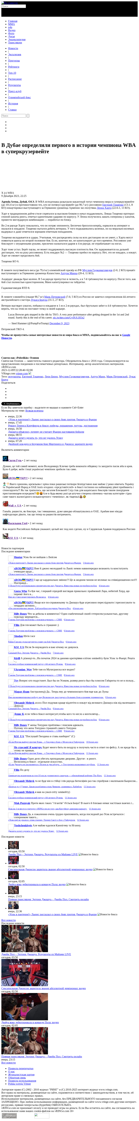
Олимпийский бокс (19, 97)
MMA (11, 24)
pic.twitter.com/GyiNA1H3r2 (68, 317)
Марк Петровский (54, 296)
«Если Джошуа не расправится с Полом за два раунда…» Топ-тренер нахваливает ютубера (51, 764)
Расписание (15, 79)
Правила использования (22, 1080)
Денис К (19, 714)
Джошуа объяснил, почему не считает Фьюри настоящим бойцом (46, 431)
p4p (10, 27)
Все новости (8, 920)
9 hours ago (58, 708)
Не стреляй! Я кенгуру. (28, 747)
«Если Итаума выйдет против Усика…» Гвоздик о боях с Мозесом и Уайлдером (46, 742)
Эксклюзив (14, 54)
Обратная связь (17, 1077)
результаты (14, 376)
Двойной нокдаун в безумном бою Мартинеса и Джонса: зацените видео (50, 444)
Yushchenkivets (23, 825)
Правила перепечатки (20, 1068)
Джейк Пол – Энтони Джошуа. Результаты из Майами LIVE (43, 854)
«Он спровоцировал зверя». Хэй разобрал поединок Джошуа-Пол (39, 608)
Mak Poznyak (22, 803)
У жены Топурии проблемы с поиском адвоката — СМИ (35, 619)
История (13, 103)
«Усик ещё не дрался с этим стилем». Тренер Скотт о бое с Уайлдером (41, 820)
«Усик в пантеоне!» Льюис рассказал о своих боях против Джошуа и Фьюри (52, 419)
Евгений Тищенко (113, 204)
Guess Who (20, 591)
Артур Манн (98, 376)
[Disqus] (69, 497)
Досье (11, 36)
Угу (16, 680)
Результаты (14, 85)
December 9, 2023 (59, 323)
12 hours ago (83, 820)
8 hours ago (70, 664)
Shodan (18, 636)
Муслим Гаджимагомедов (97, 270)
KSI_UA (19, 647)
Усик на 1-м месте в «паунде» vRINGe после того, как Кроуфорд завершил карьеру (47, 809)
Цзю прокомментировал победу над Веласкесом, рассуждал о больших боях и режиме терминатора (56, 697)
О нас (11, 1071)
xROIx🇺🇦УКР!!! (24, 568)
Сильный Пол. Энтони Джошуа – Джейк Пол (29, 653)
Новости (13, 48)
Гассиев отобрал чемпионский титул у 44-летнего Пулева (35, 664)
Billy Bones (20, 613)
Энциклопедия (16, 39)
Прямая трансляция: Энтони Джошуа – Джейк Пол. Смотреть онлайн (48, 899)
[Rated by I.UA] (41, 1117)
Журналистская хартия (21, 1074)
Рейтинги (13, 66)
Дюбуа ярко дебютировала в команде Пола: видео (37, 884)
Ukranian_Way (23, 669)
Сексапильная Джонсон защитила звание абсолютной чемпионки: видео (50, 869)
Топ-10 (12, 72)
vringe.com (22, 373)
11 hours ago (92, 753)
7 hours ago (58, 653)
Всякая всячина (34, 410)
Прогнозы (14, 60)
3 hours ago (88, 563)
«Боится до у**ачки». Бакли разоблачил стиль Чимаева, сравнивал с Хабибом (45, 786)
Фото (11, 33)
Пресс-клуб (14, 91)
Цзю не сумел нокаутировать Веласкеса (27, 597)
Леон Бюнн (51, 376)
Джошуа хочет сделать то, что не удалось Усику (35, 437)
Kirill (17, 658)
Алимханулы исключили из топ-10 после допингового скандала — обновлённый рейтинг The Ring (55, 775)
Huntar (18, 557)
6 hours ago (69, 619)
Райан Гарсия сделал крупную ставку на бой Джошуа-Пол (36, 642)
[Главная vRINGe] (9, 2)
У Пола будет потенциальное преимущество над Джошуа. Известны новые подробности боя (52, 586)
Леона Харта (104, 207)
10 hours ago (92, 742)
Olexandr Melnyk (24, 702)
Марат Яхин (21, 691)
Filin (16, 625)
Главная (12, 21)
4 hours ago (104, 586)
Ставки (12, 109)
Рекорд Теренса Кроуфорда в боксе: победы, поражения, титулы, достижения (52, 425)
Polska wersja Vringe (19, 1083)
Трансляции (15, 42)
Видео (11, 30)
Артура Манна (69, 273)
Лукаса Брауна (39, 299)
